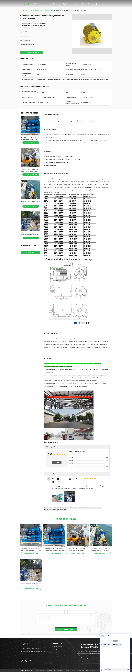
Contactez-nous (80, 4)
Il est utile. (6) (58, 481)
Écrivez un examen (56, 463)
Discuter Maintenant (31, 52)
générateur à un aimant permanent (44, 10)
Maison (36, 4)
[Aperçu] (26, 3)
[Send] (128, 669)
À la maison (25, 10)
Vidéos (55, 4)
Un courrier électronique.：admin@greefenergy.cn (35, 651)
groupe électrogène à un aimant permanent (65, 507)
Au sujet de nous (66, 4)
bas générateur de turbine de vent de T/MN (55, 509)
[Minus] (128, 636)
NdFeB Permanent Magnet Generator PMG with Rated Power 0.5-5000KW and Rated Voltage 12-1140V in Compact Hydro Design (54, 549)
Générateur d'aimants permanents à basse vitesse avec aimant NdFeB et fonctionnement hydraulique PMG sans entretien (77, 549)
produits (31, 10)
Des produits (46, 4)
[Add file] (102, 669)
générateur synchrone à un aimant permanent (90, 507)
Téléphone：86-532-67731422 (30, 648)
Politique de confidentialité (26, 670)
